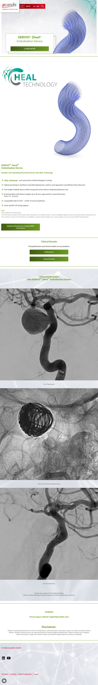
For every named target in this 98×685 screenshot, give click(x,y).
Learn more (29, 49)
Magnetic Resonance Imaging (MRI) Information (20, 227)
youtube (9, 658)
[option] (49, 27)
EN (38, 6)
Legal (36, 674)
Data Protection (25, 674)
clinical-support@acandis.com (55, 617)
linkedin (4, 658)
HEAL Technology (11, 180)
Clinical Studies (49, 259)
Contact (4, 674)
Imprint (13, 674)
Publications (49, 252)
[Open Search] (42, 6)
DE (34, 6)
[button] (4, 681)
